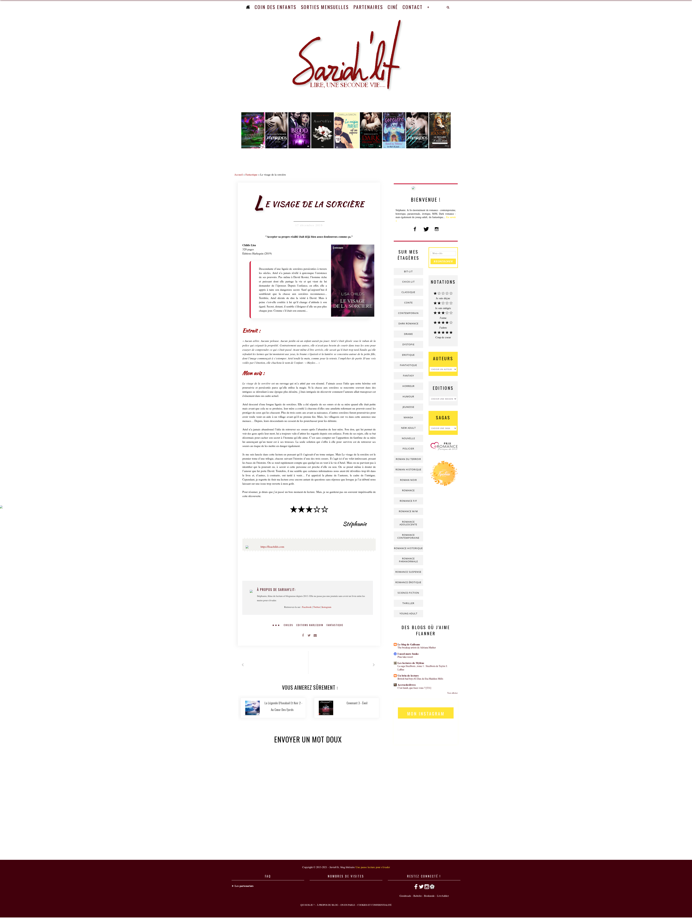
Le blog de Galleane (409, 644)
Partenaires (368, 6)
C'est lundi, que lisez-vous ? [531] (414, 688)
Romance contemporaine (408, 536)
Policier (408, 448)
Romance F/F (408, 500)
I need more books (408, 654)
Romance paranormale (408, 560)
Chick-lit (408, 281)
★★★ (276, 625)
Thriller (408, 603)
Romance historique (408, 548)
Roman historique (408, 469)
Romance (408, 490)
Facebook (307, 607)
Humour (408, 396)
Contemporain (408, 313)
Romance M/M (408, 511)
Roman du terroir (408, 459)
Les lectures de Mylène (411, 663)
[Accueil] (248, 6)
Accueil (238, 174)
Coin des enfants (275, 6)
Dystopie (408, 344)
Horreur (408, 386)
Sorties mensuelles (325, 6)
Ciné (393, 6)
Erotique (408, 354)
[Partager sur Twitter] (309, 635)
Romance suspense (408, 571)
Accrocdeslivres (407, 685)
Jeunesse (408, 407)
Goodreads (405, 895)
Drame (408, 334)
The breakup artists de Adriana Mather (417, 647)
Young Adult (408, 613)
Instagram (326, 607)
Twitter (316, 607)
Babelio (417, 895)
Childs (289, 625)
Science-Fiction (408, 592)
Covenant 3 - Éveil (357, 703)
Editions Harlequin (310, 625)
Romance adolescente (408, 523)
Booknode (429, 895)
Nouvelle (408, 438)
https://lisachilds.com (272, 546)
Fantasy (408, 375)
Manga (408, 417)
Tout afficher (452, 692)
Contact (413, 6)
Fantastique (251, 174)
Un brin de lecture (408, 675)
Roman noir (408, 480)
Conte (408, 302)
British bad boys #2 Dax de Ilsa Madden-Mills (420, 678)
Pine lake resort (405, 657)
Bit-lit (408, 271)
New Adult (408, 427)
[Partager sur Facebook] (303, 635)
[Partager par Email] (315, 635)
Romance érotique (408, 582)
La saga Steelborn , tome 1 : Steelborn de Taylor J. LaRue (422, 667)
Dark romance (408, 323)
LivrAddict (443, 895)
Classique (408, 292)
